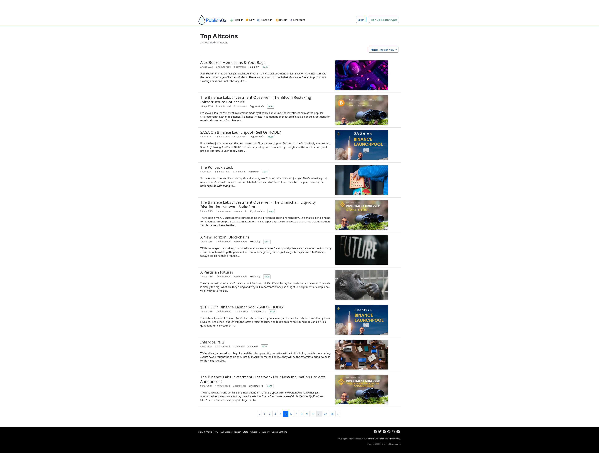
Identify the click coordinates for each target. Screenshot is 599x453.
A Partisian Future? (216, 272)
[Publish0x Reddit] (389, 432)
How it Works (205, 431)
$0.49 (272, 311)
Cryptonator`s (257, 106)
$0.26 (265, 66)
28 (332, 414)
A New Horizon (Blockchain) (224, 237)
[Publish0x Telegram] (384, 432)
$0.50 (269, 386)
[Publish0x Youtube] (398, 432)
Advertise (255, 431)
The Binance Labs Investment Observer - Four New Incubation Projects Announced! (263, 379)
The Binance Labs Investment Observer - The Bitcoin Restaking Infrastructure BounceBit (255, 99)
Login (361, 19)
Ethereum (299, 19)
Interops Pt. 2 (212, 342)
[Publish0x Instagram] (394, 432)
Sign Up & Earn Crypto (384, 19)
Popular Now (383, 49)
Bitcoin (283, 19)
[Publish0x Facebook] (375, 432)
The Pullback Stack (216, 167)
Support (266, 431)
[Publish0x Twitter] (380, 432)
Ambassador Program (230, 431)
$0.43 (271, 211)
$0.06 (266, 276)
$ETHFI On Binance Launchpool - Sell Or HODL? (241, 307)
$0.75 (270, 106)
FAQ (216, 431)
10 (313, 414)
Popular (238, 19)
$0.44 (270, 136)
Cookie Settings (279, 431)
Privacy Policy (394, 438)
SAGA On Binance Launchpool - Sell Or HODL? (240, 132)
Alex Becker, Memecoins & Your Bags (232, 62)
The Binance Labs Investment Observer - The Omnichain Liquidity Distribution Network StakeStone (258, 204)
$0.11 (265, 171)
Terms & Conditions (375, 438)
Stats (245, 431)
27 (325, 414)
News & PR (266, 19)
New (252, 19)
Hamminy (254, 66)
